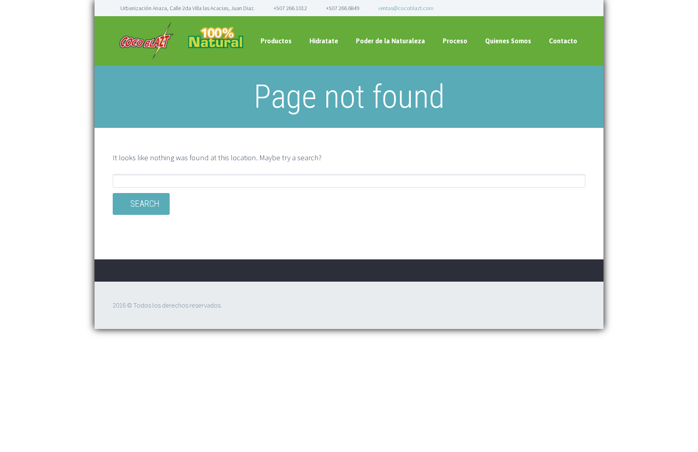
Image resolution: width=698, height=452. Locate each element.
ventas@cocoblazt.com (405, 8)
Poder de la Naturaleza (390, 41)
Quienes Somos (508, 41)
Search (145, 204)
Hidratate (323, 41)
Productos (276, 41)
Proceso (455, 41)
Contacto (563, 41)
